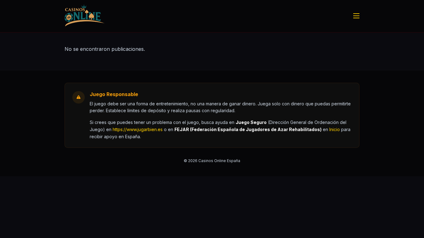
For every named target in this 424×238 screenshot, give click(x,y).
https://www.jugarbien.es (138, 129)
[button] (334, 129)
